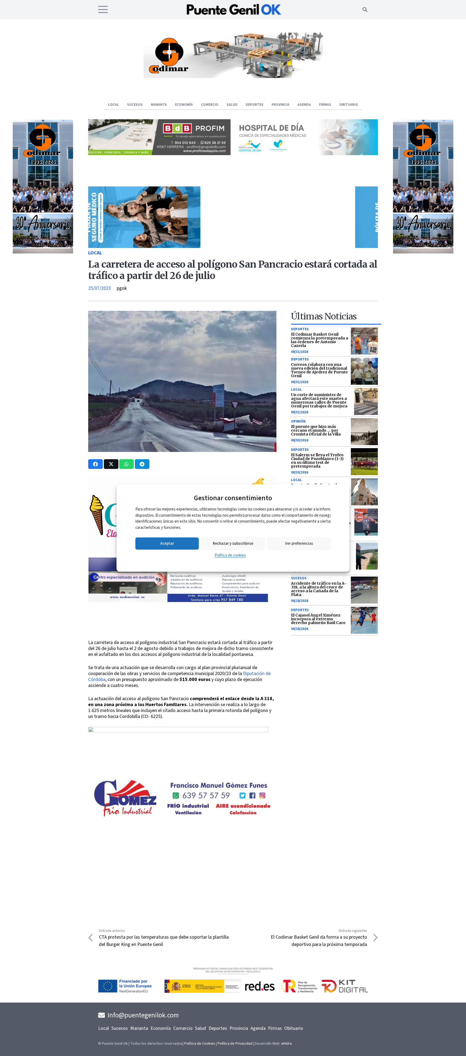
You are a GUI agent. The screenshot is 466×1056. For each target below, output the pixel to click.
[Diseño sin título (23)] (306, 153)
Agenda (258, 1028)
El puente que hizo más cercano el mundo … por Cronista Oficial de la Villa (316, 430)
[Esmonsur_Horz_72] (233, 76)
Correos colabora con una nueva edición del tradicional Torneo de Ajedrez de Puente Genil (319, 370)
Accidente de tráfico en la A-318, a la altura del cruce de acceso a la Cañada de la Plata (318, 589)
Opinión (298, 421)
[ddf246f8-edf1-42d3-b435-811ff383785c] (182, 636)
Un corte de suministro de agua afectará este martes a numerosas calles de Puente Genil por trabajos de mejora (319, 400)
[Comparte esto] (95, 464)
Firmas (275, 1028)
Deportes (300, 329)
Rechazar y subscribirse (233, 543)
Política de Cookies (199, 1043)
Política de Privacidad (235, 1043)
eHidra (286, 1043)
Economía (160, 1028)
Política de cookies (230, 555)
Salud (200, 1028)
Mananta (139, 1028)
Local (95, 253)
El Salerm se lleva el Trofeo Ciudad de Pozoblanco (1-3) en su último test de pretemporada (317, 460)
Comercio (183, 1028)
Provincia (238, 1028)
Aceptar (167, 543)
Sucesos (299, 578)
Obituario (293, 1028)
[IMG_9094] (178, 770)
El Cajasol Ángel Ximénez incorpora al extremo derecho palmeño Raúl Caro (318, 619)
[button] (103, 9)
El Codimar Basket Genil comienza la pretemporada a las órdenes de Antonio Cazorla (319, 340)
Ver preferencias (299, 543)
